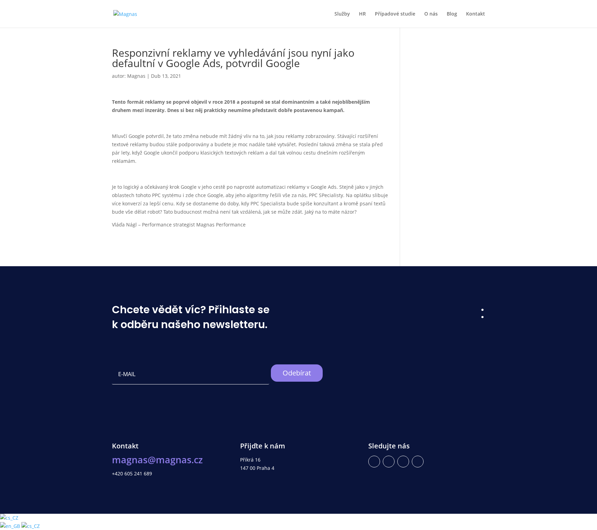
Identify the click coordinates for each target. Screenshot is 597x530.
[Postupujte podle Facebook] (374, 461)
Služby (342, 14)
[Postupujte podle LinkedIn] (389, 461)
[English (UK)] (10, 526)
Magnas (136, 76)
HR (362, 14)
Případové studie (395, 14)
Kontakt (475, 14)
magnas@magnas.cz (157, 459)
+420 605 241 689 (132, 473)
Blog (452, 14)
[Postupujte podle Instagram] (403, 461)
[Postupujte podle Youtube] (418, 461)
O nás (431, 14)
